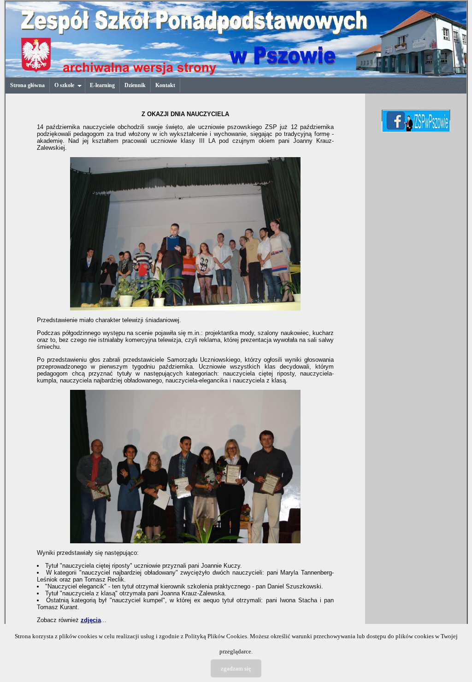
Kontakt (165, 85)
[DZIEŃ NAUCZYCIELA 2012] (185, 308)
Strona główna (27, 85)
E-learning (102, 85)
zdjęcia (91, 620)
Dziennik (135, 85)
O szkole (64, 85)
